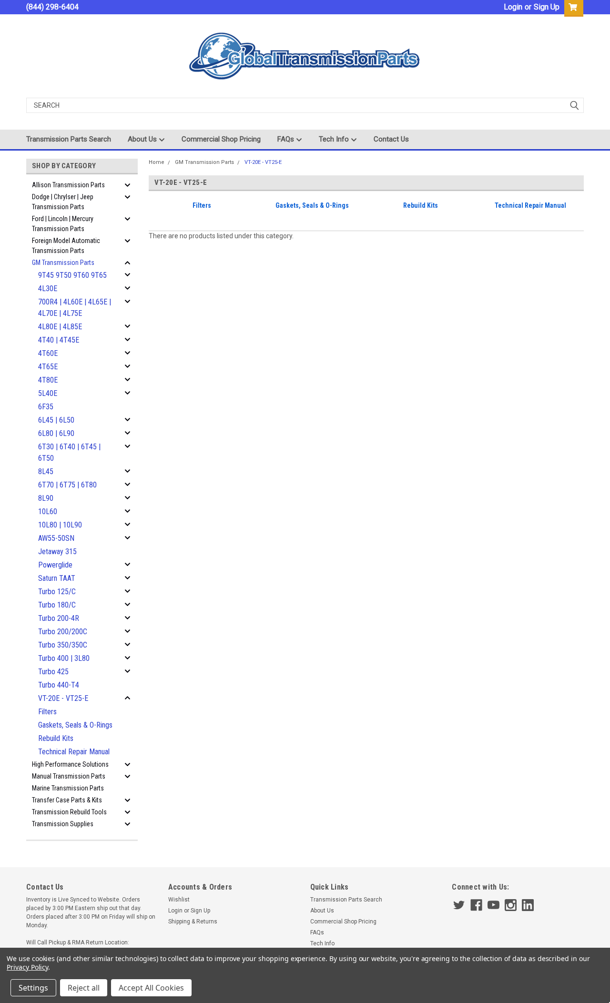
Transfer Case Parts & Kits (67, 800)
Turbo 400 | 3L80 (64, 658)
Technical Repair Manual (74, 751)
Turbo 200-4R (58, 618)
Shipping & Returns (192, 921)
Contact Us (391, 139)
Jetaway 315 (57, 551)
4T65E (48, 366)
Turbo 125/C (57, 591)
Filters (47, 711)
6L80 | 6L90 (56, 433)
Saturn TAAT (56, 578)
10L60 (47, 511)
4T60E (48, 353)
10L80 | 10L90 (60, 524)
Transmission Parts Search (68, 139)
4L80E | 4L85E (60, 326)
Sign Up (546, 6)
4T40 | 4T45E (58, 339)
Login (513, 6)
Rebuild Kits (55, 738)
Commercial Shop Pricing (221, 139)
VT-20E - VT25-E (63, 698)
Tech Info (335, 139)
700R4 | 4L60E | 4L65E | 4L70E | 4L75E (74, 307)
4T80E (48, 380)
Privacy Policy (27, 967)
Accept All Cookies (151, 988)
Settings (33, 988)
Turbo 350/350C (62, 644)
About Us (143, 139)
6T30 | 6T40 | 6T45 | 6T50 (69, 452)
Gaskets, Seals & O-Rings (75, 724)
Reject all (84, 988)
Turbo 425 (53, 671)
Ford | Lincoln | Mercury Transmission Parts (62, 224)
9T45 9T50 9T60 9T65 (72, 275)
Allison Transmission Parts (68, 185)
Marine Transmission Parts (68, 788)
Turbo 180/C (57, 604)
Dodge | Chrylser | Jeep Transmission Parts (62, 202)
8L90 (45, 498)
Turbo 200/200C (62, 631)
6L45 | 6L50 (56, 420)
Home (156, 162)
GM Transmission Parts (63, 262)
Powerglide (55, 564)
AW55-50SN (56, 538)
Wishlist (179, 899)
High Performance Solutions (70, 764)
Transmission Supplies (62, 824)
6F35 (45, 406)
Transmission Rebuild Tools (69, 812)
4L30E (47, 288)
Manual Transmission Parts (68, 776)
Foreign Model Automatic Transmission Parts (66, 245)
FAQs (286, 139)
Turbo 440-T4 (58, 684)
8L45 (45, 471)
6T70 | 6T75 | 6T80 (67, 484)
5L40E (47, 393)
